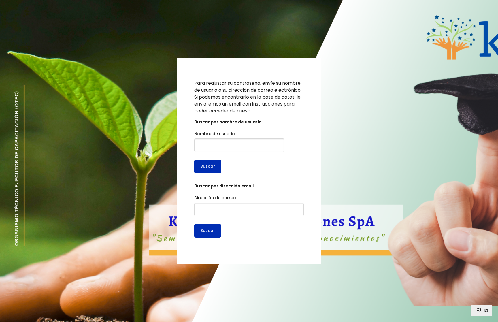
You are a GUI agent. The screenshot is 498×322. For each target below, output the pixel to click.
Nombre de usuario (214, 134)
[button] (481, 310)
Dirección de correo (215, 198)
